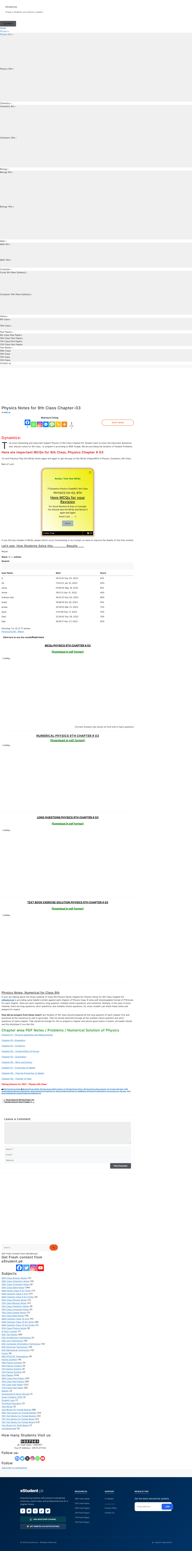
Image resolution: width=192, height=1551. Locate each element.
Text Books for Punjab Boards (16, 1409)
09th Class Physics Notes (12, 1089)
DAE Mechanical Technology (16, 1350)
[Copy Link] (58, 424)
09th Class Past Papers (13, 1378)
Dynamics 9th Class (116, 1089)
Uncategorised (9, 1428)
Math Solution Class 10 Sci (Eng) (18, 1322)
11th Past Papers (82, 1517)
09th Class (5, 350)
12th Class (5, 360)
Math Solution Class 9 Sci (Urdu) (18, 1297)
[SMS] (52, 424)
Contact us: (5, 363)
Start (58, 573)
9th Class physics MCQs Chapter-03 (52, 1089)
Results (5, 1391)
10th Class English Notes (14, 1312)
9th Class (4, 319)
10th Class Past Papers (11, 338)
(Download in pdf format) (68, 651)
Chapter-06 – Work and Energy (17, 1062)
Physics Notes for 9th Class (116, 1091)
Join (167, 1506)
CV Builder (109, 1498)
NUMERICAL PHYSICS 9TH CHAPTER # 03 (92, 1091)
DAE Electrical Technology (15, 1347)
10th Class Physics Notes (14, 1328)
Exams (5, 1353)
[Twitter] (26, 1268)
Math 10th (5, 260)
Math (2, 241)
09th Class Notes (82, 1498)
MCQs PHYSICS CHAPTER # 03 (66, 1091)
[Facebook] (19, 1268)
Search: (6, 561)
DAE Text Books (10, 1334)
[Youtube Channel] (40, 1268)
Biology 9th (5, 172)
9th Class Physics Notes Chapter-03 (96, 1089)
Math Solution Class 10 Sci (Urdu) (18, 1325)
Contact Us (109, 1513)
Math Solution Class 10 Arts (15, 1319)
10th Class (5, 325)
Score (103, 573)
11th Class (5, 357)
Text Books (5, 347)
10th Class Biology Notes (14, 1303)
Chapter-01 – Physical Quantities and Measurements (27, 1035)
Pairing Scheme (9, 1359)
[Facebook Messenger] (46, 424)
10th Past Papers (82, 1513)
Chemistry (5, 103)
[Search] (54, 1247)
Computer (5, 269)
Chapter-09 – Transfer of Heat (16, 1078)
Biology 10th (6, 206)
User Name (7, 573)
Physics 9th (5, 34)
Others (3, 316)
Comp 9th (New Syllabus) (12, 272)
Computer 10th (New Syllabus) (15, 294)
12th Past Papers (82, 1522)
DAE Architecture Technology (16, 1337)
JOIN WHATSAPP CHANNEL (44, 1519)
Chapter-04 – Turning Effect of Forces (20, 1051)
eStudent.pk (11, 6)
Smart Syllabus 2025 (12, 1397)
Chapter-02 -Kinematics (13, 1040)
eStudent (32, 1490)
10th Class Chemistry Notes (15, 1306)
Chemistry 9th (7, 106)
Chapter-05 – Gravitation (14, 1056)
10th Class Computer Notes (15, 1309)
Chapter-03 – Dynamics (13, 1045)
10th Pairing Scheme (12, 1365)
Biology (3, 169)
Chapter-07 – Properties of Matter (18, 1067)
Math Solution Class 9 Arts (15, 1293)
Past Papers (6, 332)
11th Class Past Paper (12, 1384)
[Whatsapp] (33, 424)
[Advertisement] (68, 386)
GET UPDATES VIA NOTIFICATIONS (44, 1526)
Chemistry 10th (7, 137)
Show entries (11, 557)
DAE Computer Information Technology (21, 1344)
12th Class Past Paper (12, 1387)
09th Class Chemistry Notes (15, 1281)
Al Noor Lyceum (9, 1331)
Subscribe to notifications (14, 1467)
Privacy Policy (111, 1508)
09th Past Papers (82, 1508)
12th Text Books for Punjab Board (18, 1422)
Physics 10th (6, 68)
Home (3, 28)
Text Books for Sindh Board (15, 1425)
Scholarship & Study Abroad (15, 1394)
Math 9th (4, 244)
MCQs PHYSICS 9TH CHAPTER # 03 (43, 1091)
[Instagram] (40, 424)
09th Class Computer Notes (15, 1284)
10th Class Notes (82, 1503)
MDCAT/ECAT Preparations (15, 1356)
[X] (27, 1458)
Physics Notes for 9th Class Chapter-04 (20, 1100)
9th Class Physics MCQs (30, 1089)
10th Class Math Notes (13, 1315)
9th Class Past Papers (11, 335)
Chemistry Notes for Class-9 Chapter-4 (18, 1102)
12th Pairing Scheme (12, 1372)
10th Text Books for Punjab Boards (19, 1416)
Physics (3, 31)
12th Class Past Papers (11, 344)
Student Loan (8, 1400)
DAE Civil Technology (12, 1340)
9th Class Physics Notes (74, 1089)
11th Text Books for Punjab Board (18, 1419)
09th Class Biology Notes (14, 1278)
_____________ (110, 1503)
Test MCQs (7, 1406)
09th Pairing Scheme (12, 1362)
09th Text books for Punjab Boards (19, 1412)
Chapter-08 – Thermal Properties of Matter (23, 1073)
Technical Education (11, 1403)
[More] (64, 424)
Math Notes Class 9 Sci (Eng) (16, 1290)
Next (21, 631)
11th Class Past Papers (11, 341)
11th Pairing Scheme (11, 1369)
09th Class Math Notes (13, 1287)
